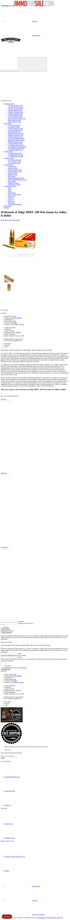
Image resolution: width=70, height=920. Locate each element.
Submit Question (5, 669)
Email (19, 657)
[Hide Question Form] (1, 647)
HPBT (15, 323)
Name (19, 653)
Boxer (13, 334)
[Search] (32, 64)
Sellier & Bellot (16, 318)
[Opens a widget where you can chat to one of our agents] (7, 917)
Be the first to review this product (10, 220)
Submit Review (5, 629)
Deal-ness (3, 399)
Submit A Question (6, 632)
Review (6, 627)
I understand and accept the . (15, 667)
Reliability (4, 473)
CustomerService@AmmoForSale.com (48, 917)
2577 (22, 339)
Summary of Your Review (25, 623)
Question (8, 666)
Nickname (21, 621)
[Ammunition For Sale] (34, 6)
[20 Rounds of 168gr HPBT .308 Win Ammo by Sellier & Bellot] (18, 256)
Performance (4, 547)
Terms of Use (23, 667)
